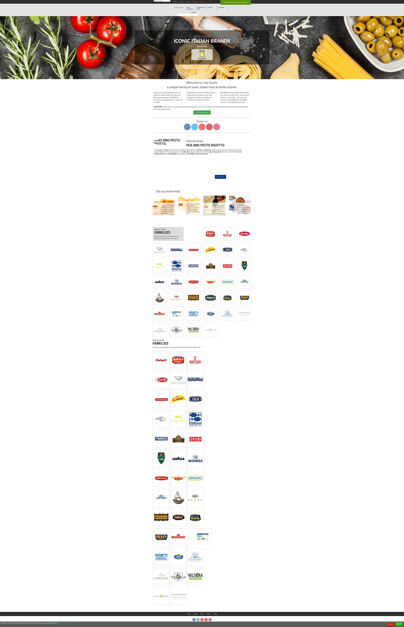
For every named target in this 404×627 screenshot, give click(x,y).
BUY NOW (190, 92)
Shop (202, 2)
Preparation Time (201, 8)
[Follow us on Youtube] (202, 127)
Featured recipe (194, 141)
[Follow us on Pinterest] (209, 127)
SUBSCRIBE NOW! (202, 112)
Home (175, 2)
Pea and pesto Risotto (205, 145)
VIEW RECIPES (202, 46)
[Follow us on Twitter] (194, 127)
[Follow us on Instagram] (216, 127)
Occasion (221, 7)
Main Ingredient (190, 8)
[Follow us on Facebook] (187, 127)
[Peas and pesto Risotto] (169, 141)
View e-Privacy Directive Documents (68, 623)
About (188, 2)
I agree (399, 624)
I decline (391, 624)
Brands (182, 2)
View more (220, 177)
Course (209, 7)
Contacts (195, 2)
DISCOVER (224, 92)
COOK (156, 92)
